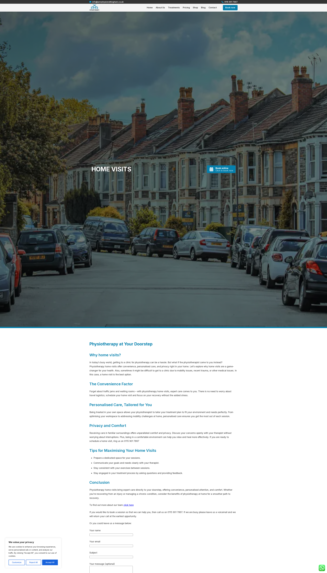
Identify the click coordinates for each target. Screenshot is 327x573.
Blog (203, 7)
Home (150, 7)
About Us (160, 7)
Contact (213, 7)
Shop (195, 7)
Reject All (33, 562)
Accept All (50, 562)
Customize (16, 562)
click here (129, 505)
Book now (230, 7)
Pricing (186, 7)
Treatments (174, 7)
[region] (33, 553)
